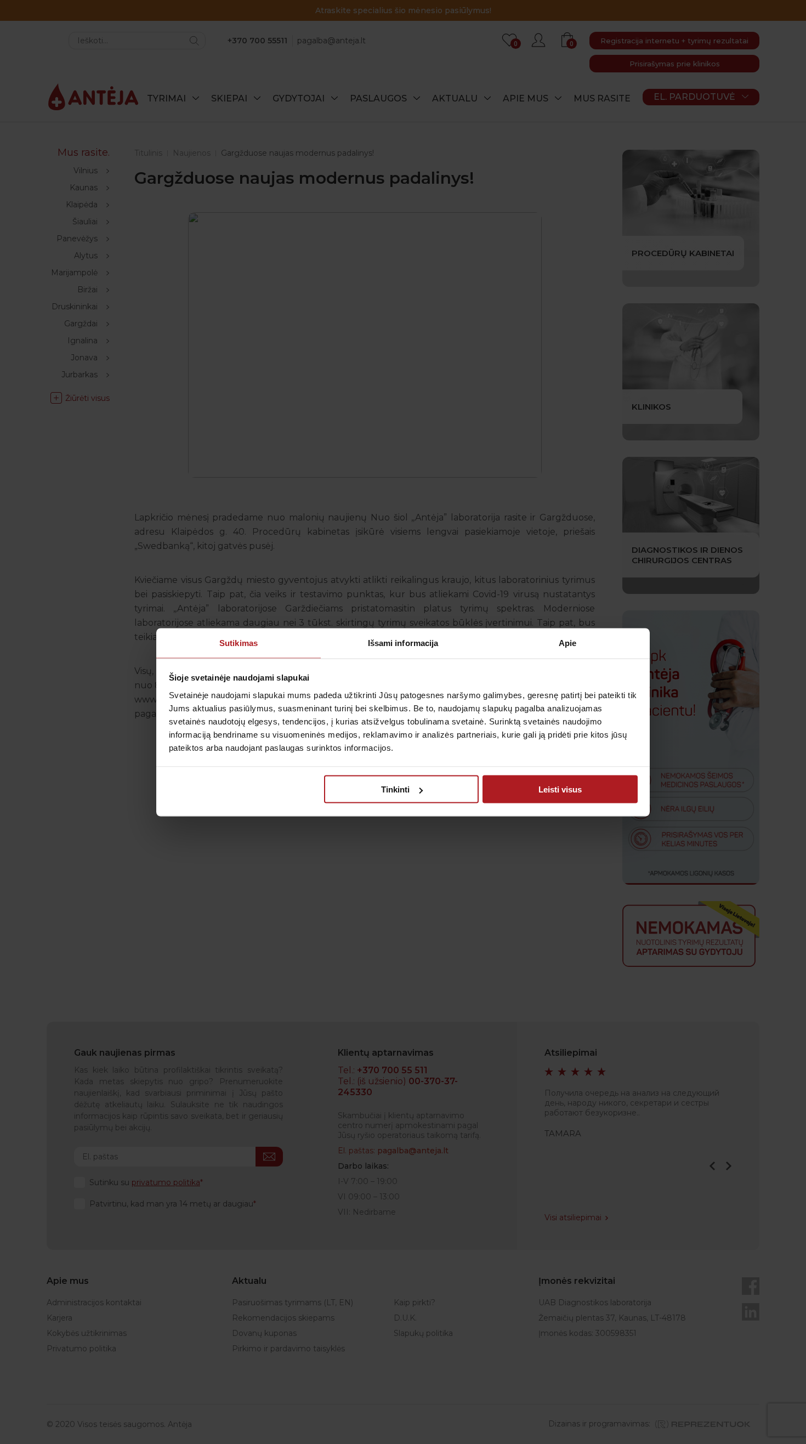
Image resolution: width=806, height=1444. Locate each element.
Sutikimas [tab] (238, 642)
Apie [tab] (567, 642)
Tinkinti (395, 789)
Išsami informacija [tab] (403, 642)
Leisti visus (560, 789)
